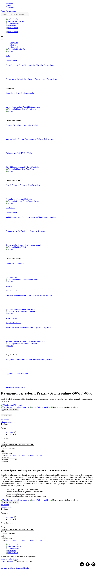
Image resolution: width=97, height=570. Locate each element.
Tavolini (23, 387)
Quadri (17, 373)
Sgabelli (9, 167)
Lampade (9, 286)
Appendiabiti (20, 360)
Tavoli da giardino (37, 341)
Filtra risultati (18, 405)
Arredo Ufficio (31, 360)
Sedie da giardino (12, 341)
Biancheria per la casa (45, 360)
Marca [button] (3, 447)
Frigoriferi (20, 93)
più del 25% (19, 455)
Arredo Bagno (33, 201)
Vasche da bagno (18, 245)
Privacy (4, 561)
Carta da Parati (18, 263)
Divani (15, 125)
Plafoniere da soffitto (28, 309)
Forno (13, 93)
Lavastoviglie (29, 93)
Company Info (6, 559)
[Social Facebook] (88, 566)
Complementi (32, 343)
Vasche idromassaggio (33, 245)
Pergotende (46, 327)
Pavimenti (9, 277)
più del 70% (37, 455)
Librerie (30, 125)
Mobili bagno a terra (30, 217)
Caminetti (9, 263)
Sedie (30, 153)
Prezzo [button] (3, 442)
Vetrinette (35, 167)
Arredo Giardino (11, 318)
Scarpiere (24, 373)
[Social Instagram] (93, 566)
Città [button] (2, 451)
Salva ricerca (13, 409)
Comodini (9, 199)
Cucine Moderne (12, 65)
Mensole (9, 139)
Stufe (20, 277)
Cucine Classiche (36, 65)
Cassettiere (36, 185)
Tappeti (17, 387)
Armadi (8, 185)
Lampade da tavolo (26, 295)
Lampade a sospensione (43, 295)
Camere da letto (26, 185)
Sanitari (8, 245)
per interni (10, 432)
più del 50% (28, 455)
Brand (15, 559)
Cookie (11, 561)
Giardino (31, 311)
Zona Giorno (32, 109)
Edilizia (23, 247)
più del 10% (10, 455)
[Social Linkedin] (82, 566)
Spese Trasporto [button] (7, 438)
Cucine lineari (52, 79)
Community (10, 7)
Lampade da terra (12, 295)
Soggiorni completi (19, 167)
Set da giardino (24, 341)
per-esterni (5, 420)
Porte (16, 277)
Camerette (15, 185)
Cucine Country (50, 65)
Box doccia (10, 231)
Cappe (8, 93)
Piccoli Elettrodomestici (31, 107)
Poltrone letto (49, 139)
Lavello (8, 107)
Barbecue (9, 327)
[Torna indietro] (9, 51)
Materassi (21, 199)
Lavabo (17, 231)
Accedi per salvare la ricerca (18, 407)
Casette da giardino (20, 327)
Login (26, 568)
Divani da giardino (35, 327)
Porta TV (20, 153)
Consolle (9, 125)
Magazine (9, 3)
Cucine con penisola (13, 79)
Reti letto (28, 199)
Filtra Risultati (6, 415)
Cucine (25, 49)
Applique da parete (13, 309)
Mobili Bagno (10, 208)
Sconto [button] (3, 455)
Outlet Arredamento (8, 11)
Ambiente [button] (4, 428)
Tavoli (29, 167)
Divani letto (22, 125)
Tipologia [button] (4, 424)
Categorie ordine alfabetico (13, 323)
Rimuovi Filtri (6, 422)
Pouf (26, 153)
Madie (36, 125)
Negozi (8, 5)
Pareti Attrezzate (31, 139)
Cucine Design (24, 65)
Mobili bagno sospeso (14, 217)
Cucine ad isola (40, 79)
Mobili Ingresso (18, 139)
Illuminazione (32, 279)
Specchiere (10, 387)
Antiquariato (10, 360)
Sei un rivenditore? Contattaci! (12, 568)
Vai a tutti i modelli (11, 60)
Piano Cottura (17, 107)
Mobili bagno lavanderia (47, 217)
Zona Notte (30, 169)
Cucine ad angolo (27, 79)
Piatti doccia (25, 231)
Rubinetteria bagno (37, 231)
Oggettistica (10, 373)
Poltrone (40, 139)
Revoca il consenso (24, 561)
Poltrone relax (11, 153)
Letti (15, 199)
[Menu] (2, 39)
